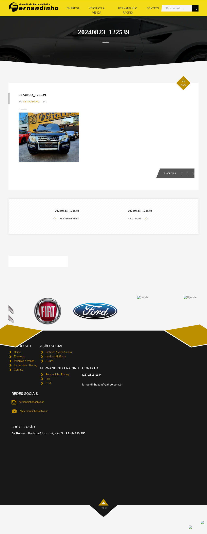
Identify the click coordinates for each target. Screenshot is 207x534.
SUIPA (50, 360)
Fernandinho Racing (127, 10)
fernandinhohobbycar (31, 401)
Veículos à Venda (97, 10)
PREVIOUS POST (69, 218)
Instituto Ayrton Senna (59, 352)
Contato (153, 8)
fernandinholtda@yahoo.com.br (102, 384)
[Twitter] (188, 173)
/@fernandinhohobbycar (34, 411)
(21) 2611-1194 (92, 374)
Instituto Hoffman (56, 356)
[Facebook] (182, 173)
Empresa (73, 8)
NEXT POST (135, 218)
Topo (103, 508)
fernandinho (31, 101)
